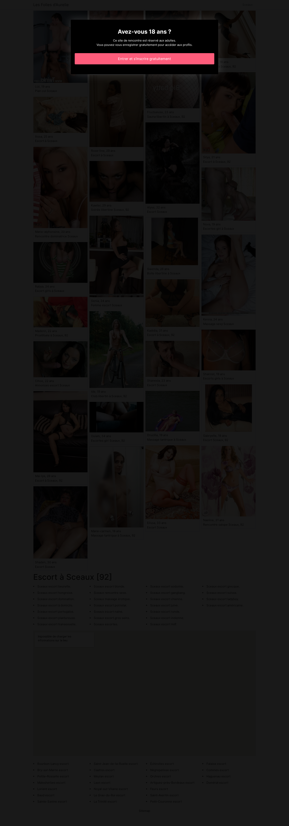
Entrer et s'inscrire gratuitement (144, 59)
